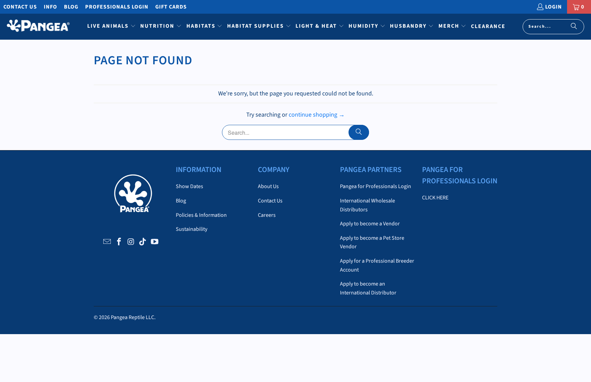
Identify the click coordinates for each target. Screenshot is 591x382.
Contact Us (20, 7)
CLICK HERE (435, 197)
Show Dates (189, 186)
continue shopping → (317, 114)
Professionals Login (116, 7)
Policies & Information (201, 215)
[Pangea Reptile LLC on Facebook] (119, 242)
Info (50, 7)
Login (553, 7)
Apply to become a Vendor (370, 223)
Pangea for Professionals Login (375, 186)
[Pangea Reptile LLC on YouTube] (155, 242)
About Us (268, 186)
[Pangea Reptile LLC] (38, 26)
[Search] (574, 26)
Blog (71, 7)
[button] (111, 26)
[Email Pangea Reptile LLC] (107, 242)
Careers (267, 215)
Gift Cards (171, 7)
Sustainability (191, 229)
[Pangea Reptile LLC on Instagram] (131, 242)
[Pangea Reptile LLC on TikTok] (143, 242)
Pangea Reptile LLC (132, 317)
